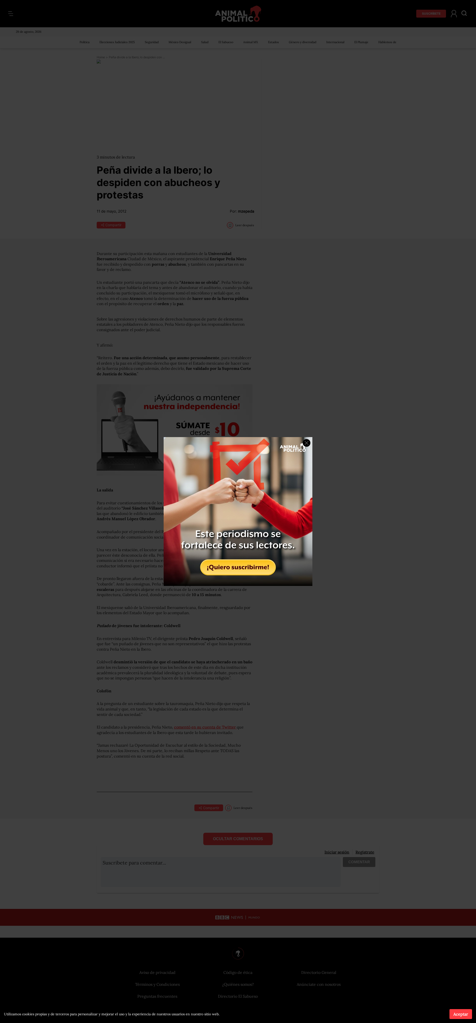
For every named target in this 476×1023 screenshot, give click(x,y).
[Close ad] (306, 443)
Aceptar (460, 1014)
